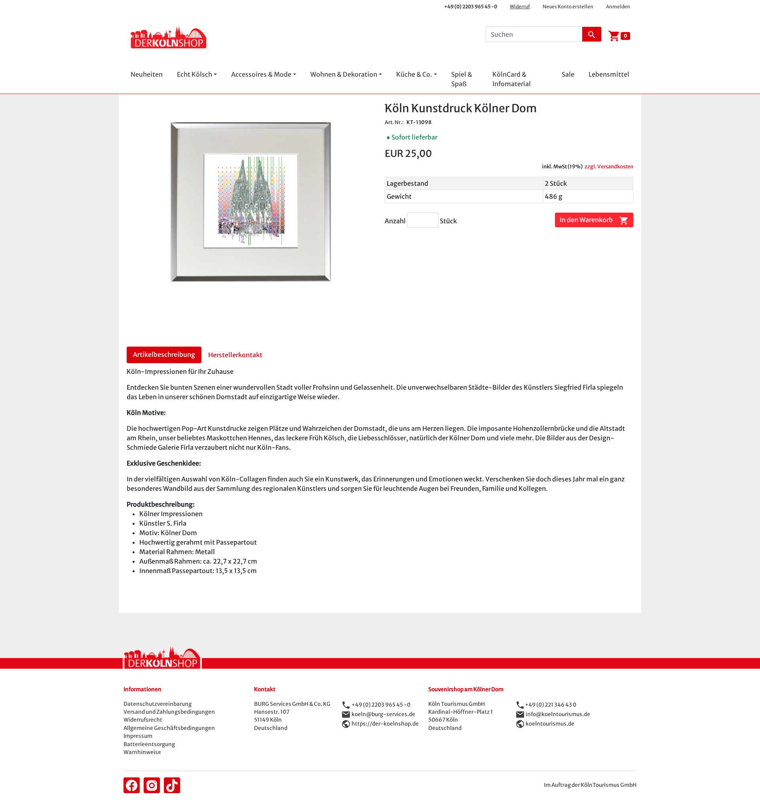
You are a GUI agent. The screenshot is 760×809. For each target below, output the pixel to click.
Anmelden (618, 6)
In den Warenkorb (594, 220)
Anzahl (396, 221)
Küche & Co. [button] (414, 74)
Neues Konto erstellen (568, 6)
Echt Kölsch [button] (194, 74)
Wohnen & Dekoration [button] (343, 74)
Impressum (138, 736)
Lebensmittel (609, 74)
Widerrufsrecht (143, 720)
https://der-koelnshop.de (385, 723)
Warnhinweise (142, 752)
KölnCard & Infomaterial (511, 79)
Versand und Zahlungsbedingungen (169, 712)
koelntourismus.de (550, 723)
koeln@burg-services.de (383, 714)
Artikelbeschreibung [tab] (164, 354)
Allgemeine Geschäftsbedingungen (169, 728)
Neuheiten (147, 74)
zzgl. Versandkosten (609, 166)
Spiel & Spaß (461, 79)
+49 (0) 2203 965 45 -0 (470, 6)
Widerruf (520, 6)
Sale (568, 74)
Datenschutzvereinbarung (158, 704)
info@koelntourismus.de (558, 714)
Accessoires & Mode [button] (261, 74)
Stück (448, 221)
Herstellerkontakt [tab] (235, 355)
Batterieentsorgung (149, 744)
